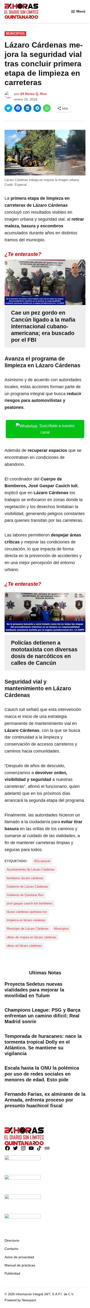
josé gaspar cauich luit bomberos (30, 903)
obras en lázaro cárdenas (24, 945)
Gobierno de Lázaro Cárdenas (27, 886)
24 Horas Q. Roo (33, 94)
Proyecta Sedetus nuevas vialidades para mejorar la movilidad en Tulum (34, 989)
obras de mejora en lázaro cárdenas (31, 937)
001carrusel (42, 861)
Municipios (15, 33)
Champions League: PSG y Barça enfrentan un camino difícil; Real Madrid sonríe (42, 1015)
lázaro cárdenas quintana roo (27, 912)
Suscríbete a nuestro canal (56, 429)
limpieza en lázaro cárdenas (26, 920)
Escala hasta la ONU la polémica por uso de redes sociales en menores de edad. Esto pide (42, 1073)
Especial (21, 185)
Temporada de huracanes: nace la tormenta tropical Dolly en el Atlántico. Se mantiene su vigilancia (43, 1045)
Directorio (12, 1240)
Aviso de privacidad (19, 1257)
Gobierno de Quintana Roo (25, 895)
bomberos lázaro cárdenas (25, 878)
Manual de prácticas (20, 1265)
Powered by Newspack (20, 1300)
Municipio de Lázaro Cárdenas (28, 928)
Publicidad (12, 1273)
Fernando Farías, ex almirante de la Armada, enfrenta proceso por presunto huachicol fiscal (45, 1099)
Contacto (11, 1249)
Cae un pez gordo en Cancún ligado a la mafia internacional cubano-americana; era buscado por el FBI (43, 326)
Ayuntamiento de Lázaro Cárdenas (31, 869)
